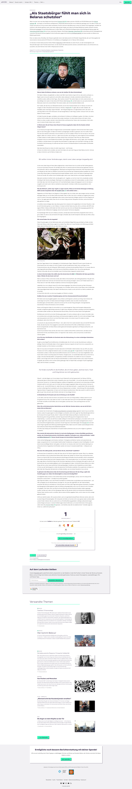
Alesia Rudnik (41, 625)
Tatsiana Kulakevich (43, 671)
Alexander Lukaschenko (74, 31)
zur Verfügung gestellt (76, 33)
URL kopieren (42, 555)
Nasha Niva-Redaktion (46, 50)
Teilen (33, 555)
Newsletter (37, 573)
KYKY (38, 716)
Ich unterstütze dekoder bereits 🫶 (66, 545)
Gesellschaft (35, 558)
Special (40, 630)
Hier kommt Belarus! (46, 633)
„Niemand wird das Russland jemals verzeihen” (54, 699)
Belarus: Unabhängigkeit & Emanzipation (41, 559)
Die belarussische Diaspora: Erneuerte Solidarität (53, 653)
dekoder (39, 676)
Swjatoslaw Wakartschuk (52, 707)
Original (31, 50)
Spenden (127, 2)
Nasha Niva (32, 10)
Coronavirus (84, 208)
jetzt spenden (66, 759)
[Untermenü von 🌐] (120, 2)
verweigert (38, 29)
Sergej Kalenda (54, 50)
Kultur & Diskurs (41, 687)
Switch (73, 533)
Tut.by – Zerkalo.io (42, 696)
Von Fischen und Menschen (47, 678)
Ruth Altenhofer (46, 51)
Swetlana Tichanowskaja (45, 610)
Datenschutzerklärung (85, 585)
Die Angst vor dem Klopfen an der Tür (50, 719)
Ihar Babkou (49, 687)
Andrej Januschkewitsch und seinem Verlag (65, 411)
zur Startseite (44, 737)
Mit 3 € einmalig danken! (66, 538)
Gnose (40, 608)
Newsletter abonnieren (55, 580)
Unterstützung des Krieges (36, 31)
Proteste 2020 (61, 21)
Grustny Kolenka (48, 726)
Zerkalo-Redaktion (61, 707)
